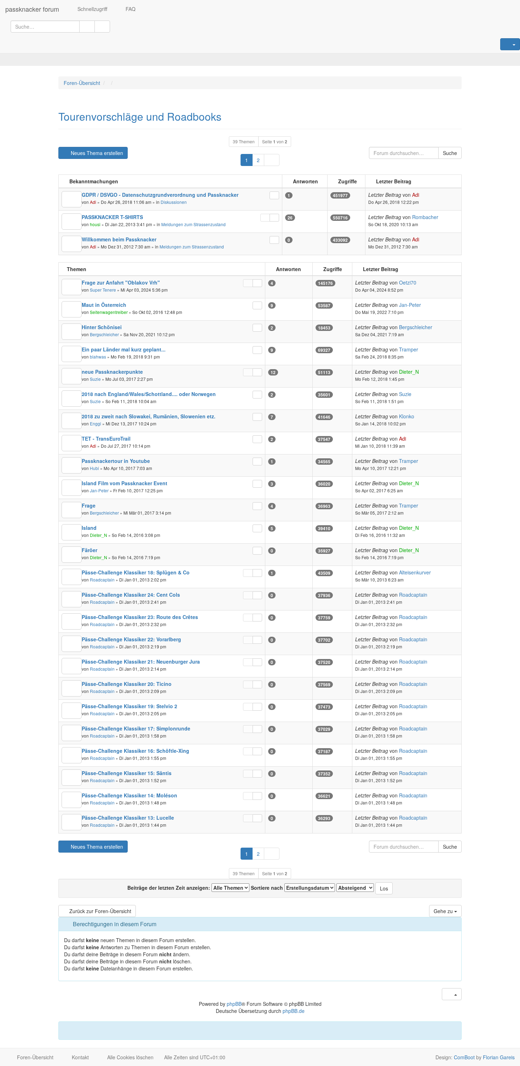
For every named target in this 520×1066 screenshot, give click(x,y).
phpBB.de (294, 1010)
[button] (271, 160)
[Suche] (87, 27)
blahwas (98, 357)
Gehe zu (444, 911)
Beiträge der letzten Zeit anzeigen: (169, 887)
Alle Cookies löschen (130, 1057)
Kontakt (79, 1057)
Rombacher (425, 216)
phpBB (234, 1003)
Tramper (408, 349)
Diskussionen (174, 202)
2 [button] (258, 160)
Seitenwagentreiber (109, 312)
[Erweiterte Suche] (102, 27)
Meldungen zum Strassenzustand (193, 224)
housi (95, 224)
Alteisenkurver (415, 572)
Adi (93, 202)
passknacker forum (32, 8)
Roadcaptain (102, 580)
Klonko (406, 416)
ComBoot (464, 1057)
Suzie (95, 379)
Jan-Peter (410, 304)
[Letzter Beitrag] (274, 195)
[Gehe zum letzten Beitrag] (423, 195)
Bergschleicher (104, 334)
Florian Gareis (499, 1057)
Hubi (94, 468)
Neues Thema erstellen (96, 152)
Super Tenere (103, 290)
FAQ (129, 8)
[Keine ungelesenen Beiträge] (72, 199)
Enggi (95, 423)
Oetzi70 (407, 282)
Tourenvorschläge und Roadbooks (139, 116)
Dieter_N (409, 371)
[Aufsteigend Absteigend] (355, 887)
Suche (450, 152)
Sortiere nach (267, 887)
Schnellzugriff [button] (91, 8)
